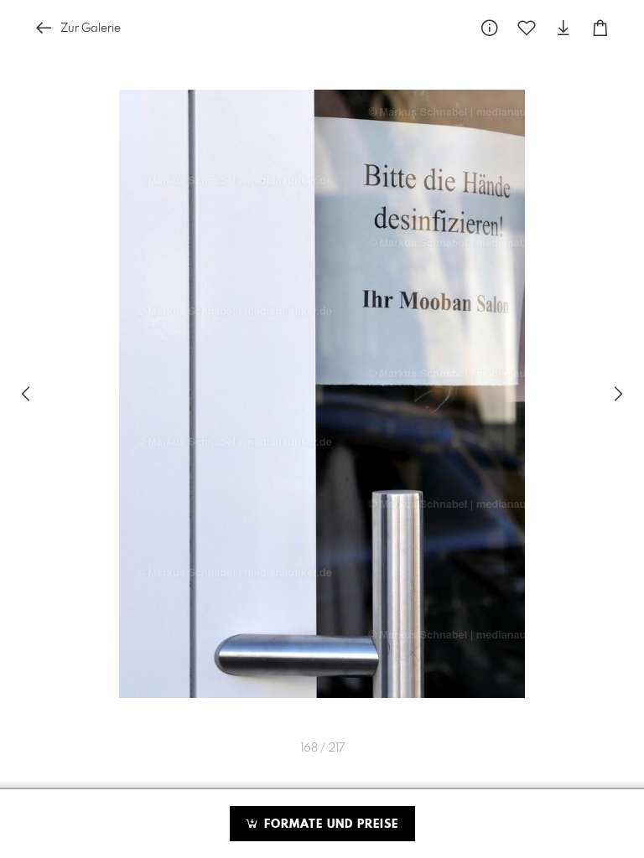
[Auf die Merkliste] (527, 28)
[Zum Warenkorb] (600, 28)
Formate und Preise (329, 824)
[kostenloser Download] (563, 28)
